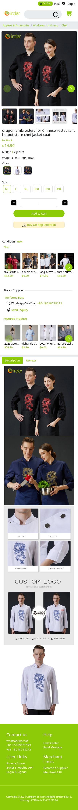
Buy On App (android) (41, 225)
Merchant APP (52, 772)
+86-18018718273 (49, 303)
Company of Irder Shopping (40, 796)
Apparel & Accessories (16, 25)
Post (57, 4)
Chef (64, 25)
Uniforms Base (14, 297)
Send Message (52, 747)
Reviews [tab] (31, 360)
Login (71, 4)
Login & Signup (16, 772)
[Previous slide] (7, 89)
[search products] (55, 15)
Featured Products (15, 318)
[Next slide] (71, 89)
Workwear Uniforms (45, 25)
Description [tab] (12, 360)
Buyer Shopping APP (20, 767)
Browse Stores (15, 763)
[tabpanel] (39, 541)
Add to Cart (39, 213)
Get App (47, 3)
